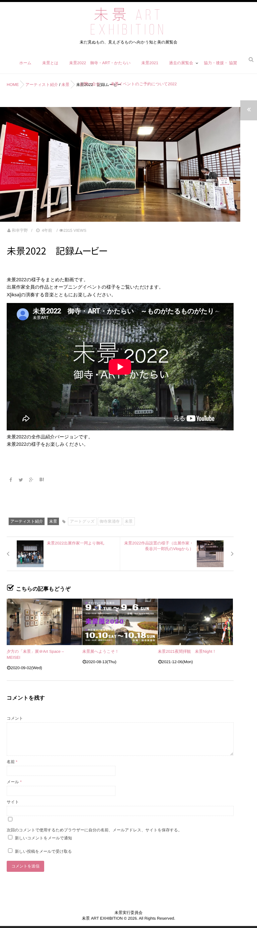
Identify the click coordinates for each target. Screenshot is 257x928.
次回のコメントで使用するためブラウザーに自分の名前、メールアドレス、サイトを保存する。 (94, 830)
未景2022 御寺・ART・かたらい (100, 63)
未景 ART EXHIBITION (128, 23)
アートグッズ (82, 521)
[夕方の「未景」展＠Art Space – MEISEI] (44, 622)
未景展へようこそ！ (100, 651)
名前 (12, 761)
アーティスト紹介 (26, 521)
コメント (15, 718)
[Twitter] (21, 480)
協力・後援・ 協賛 (220, 63)
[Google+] (31, 480)
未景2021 (149, 63)
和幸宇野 (20, 230)
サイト (13, 802)
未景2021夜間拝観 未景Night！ (187, 651)
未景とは (50, 63)
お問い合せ (90, 84)
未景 (53, 521)
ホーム (25, 63)
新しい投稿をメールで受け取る (43, 851)
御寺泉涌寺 (110, 521)
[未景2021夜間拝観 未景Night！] (195, 622)
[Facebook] (11, 480)
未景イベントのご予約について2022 (144, 84)
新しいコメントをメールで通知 (43, 838)
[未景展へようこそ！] (120, 622)
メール (14, 782)
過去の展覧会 (181, 63)
